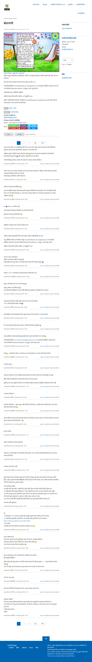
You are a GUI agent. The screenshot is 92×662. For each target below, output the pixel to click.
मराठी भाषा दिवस (14, 112)
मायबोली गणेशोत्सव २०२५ (57, 4)
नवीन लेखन (36, 4)
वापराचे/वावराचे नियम (53, 650)
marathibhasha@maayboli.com (25, 340)
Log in (8, 134)
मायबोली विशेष (80, 4)
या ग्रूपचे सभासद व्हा (67, 49)
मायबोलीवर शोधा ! (67, 78)
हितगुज (45, 4)
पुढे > (35, 143)
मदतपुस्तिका (81, 13)
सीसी (36, 648)
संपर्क (74, 650)
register (19, 134)
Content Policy (69, 656)
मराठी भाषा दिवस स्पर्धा (10, 117)
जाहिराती (24, 648)
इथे (39, 236)
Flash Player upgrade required (14, 73)
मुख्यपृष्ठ (10, 18)
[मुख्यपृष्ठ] (7, 7)
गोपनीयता (62, 650)
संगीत (15, 108)
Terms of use (51, 656)
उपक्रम (10, 108)
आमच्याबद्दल (69, 650)
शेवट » (43, 143)
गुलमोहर (70, 4)
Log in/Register (67, 28)
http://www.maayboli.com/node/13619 (17, 521)
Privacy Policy (60, 656)
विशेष (17, 648)
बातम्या (31, 648)
